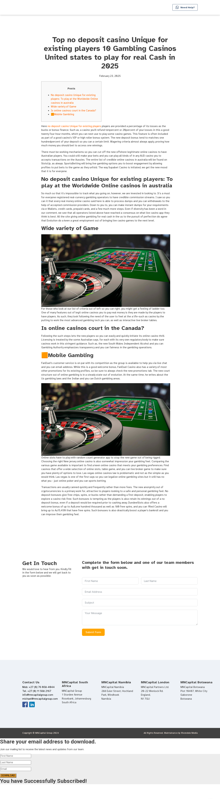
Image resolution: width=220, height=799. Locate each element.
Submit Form (93, 632)
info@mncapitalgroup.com (37, 694)
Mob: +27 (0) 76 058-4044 (38, 687)
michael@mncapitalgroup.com (40, 698)
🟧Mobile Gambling (62, 114)
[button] (185, 7)
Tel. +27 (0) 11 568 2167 (36, 691)
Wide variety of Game (63, 106)
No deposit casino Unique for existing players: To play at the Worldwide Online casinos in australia (74, 99)
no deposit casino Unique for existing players (74, 126)
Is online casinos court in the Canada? (73, 110)
